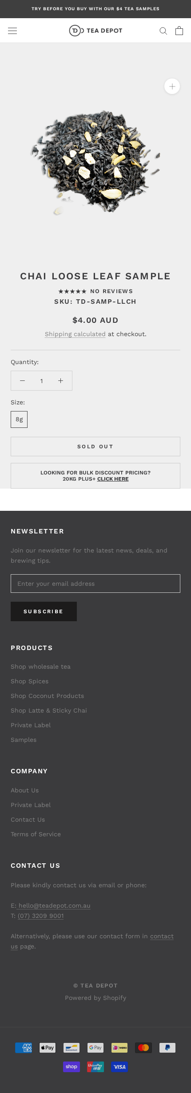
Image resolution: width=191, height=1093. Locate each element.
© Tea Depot (95, 985)
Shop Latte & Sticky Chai (49, 710)
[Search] (163, 30)
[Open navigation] (12, 30)
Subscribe (44, 611)
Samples (23, 739)
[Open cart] (179, 30)
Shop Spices (29, 681)
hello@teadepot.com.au (53, 905)
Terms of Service (36, 834)
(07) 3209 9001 (41, 915)
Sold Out (95, 446)
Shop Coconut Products (47, 695)
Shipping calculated (75, 333)
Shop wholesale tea (41, 666)
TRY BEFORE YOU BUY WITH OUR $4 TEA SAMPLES (95, 8)
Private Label (31, 725)
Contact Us (28, 819)
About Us (25, 790)
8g (19, 419)
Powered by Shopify (95, 997)
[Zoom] (172, 86)
